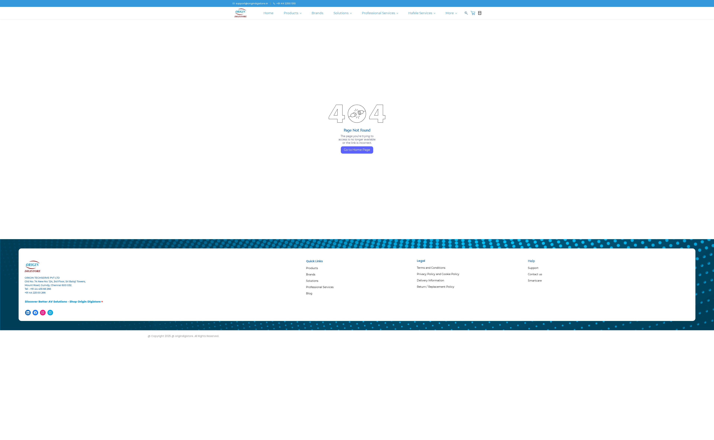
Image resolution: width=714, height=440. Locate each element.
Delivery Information (430, 280)
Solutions (312, 280)
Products (312, 268)
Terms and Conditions (431, 267)
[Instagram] (43, 312)
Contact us (535, 274)
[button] (474, 13)
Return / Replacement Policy (435, 286)
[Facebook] (35, 312)
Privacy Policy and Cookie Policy (438, 274)
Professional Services (320, 287)
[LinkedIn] (28, 312)
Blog (309, 293)
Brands (310, 274)
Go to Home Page (357, 150)
